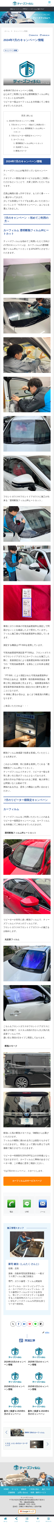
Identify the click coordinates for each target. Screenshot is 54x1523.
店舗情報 (11, 1492)
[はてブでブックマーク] (24, 1324)
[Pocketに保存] (29, 1324)
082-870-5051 (29, 1502)
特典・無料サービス (38, 1492)
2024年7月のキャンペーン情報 (21, 121)
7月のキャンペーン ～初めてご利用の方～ (28, 125)
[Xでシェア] (13, 1324)
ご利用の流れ (34, 1489)
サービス (15, 1489)
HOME (6, 1489)
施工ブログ (46, 1489)
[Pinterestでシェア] (21, 869)
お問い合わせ (23, 1492)
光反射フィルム (22, 147)
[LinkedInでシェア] (27, 869)
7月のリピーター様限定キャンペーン (26, 136)
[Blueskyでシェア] (18, 863)
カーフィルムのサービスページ (27, 1181)
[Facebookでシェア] (18, 1324)
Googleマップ (28, 1511)
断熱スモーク (21, 151)
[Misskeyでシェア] (24, 863)
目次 (23, 115)
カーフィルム (18, 139)
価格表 (23, 1489)
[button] (41, 1324)
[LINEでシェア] (35, 1324)
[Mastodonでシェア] (13, 863)
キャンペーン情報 (11, 50)
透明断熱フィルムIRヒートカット (29, 143)
